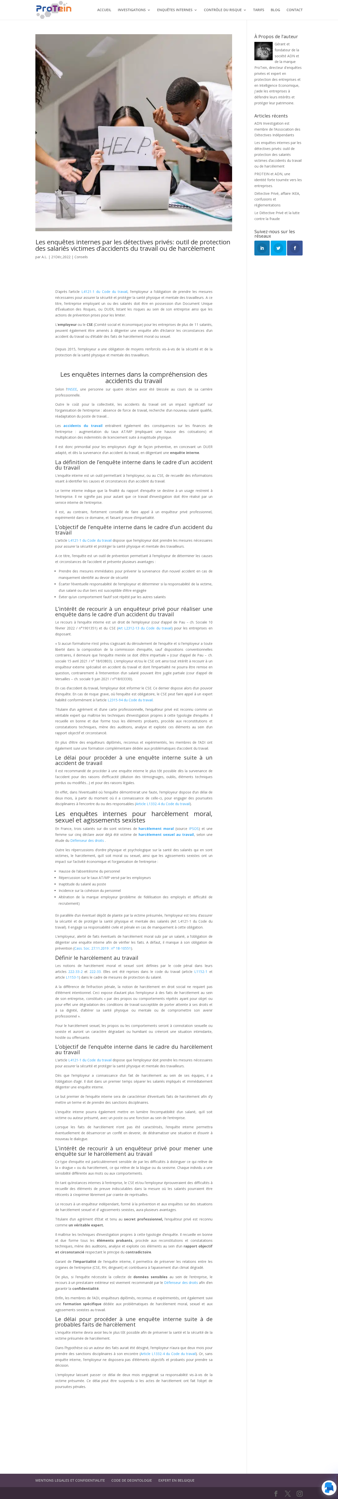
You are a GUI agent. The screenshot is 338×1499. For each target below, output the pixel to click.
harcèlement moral (156, 828)
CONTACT (295, 10)
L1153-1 (72, 977)
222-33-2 (75, 971)
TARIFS (258, 10)
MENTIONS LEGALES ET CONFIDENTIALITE (70, 1480)
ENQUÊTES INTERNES (175, 10)
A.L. (44, 257)
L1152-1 (200, 971)
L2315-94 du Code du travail (130, 700)
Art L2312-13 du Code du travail (144, 628)
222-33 (95, 971)
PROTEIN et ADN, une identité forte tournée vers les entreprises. (278, 179)
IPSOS (194, 828)
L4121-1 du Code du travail (104, 291)
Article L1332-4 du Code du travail (163, 803)
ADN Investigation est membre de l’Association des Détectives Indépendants (277, 129)
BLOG (275, 10)
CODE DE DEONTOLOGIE (131, 1480)
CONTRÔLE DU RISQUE (223, 10)
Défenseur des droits (87, 840)
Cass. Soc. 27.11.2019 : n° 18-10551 (102, 948)
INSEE (72, 389)
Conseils (81, 257)
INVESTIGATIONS (132, 10)
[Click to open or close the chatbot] (329, 1487)
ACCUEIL (104, 10)
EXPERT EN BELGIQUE (176, 1480)
